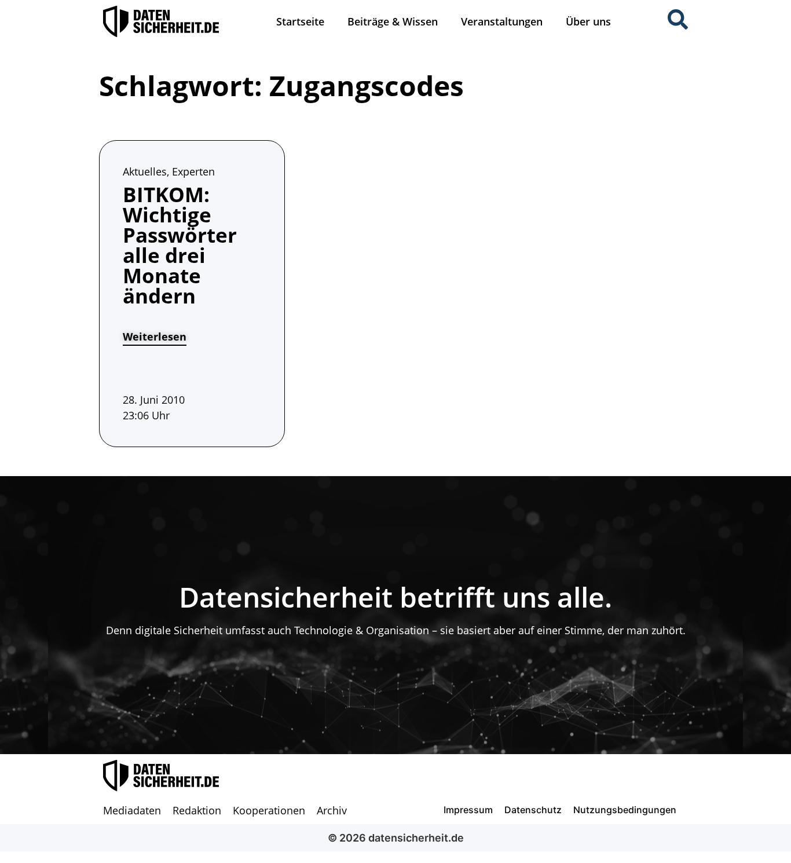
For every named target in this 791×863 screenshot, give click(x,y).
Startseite (300, 21)
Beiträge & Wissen (392, 21)
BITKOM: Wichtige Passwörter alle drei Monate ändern (180, 245)
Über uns (588, 21)
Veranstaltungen (502, 21)
